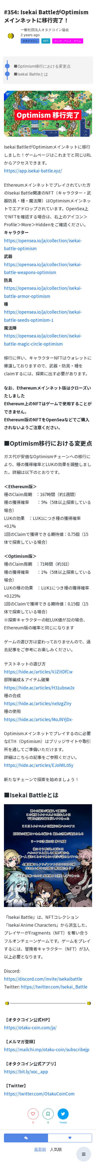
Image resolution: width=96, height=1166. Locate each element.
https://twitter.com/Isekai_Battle (54, 987)
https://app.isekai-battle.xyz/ (33, 170)
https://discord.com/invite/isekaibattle (43, 979)
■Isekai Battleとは (31, 74)
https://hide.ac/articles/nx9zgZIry (37, 703)
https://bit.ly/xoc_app (26, 1071)
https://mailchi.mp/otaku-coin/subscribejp (46, 1049)
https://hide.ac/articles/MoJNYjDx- (38, 719)
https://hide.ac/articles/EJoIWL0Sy (38, 765)
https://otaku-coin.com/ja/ (30, 1027)
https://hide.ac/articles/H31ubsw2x (39, 687)
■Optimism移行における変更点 (42, 66)
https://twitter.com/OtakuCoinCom (39, 1093)
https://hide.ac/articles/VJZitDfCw (38, 671)
